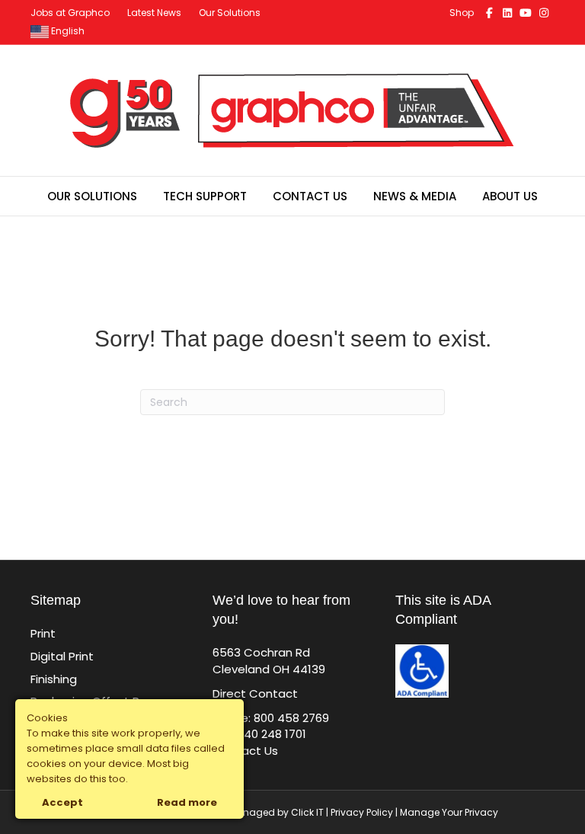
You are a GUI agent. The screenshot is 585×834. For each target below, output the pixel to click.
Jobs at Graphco (70, 12)
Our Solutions (230, 12)
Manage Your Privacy (449, 812)
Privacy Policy (362, 812)
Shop (461, 12)
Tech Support (205, 196)
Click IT (308, 812)
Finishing (53, 679)
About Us (510, 196)
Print (43, 633)
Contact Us (310, 196)
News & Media (414, 196)
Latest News (154, 12)
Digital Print (62, 656)
